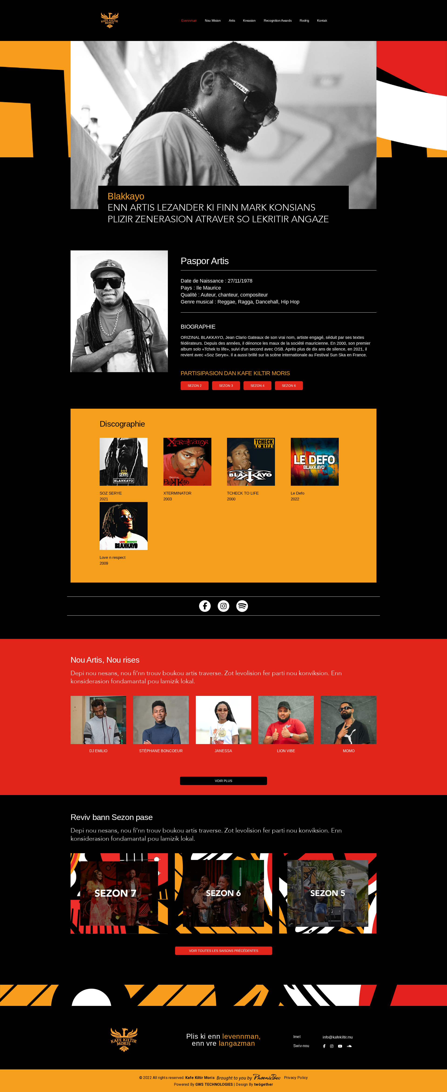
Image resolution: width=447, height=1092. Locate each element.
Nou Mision (213, 20)
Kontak (322, 20)
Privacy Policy (296, 1077)
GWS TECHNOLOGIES (214, 1084)
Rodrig (304, 20)
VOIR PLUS (223, 781)
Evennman (189, 20)
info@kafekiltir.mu (338, 1037)
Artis (232, 20)
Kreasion (249, 20)
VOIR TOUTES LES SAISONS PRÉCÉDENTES (223, 951)
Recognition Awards (277, 20)
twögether (263, 1084)
